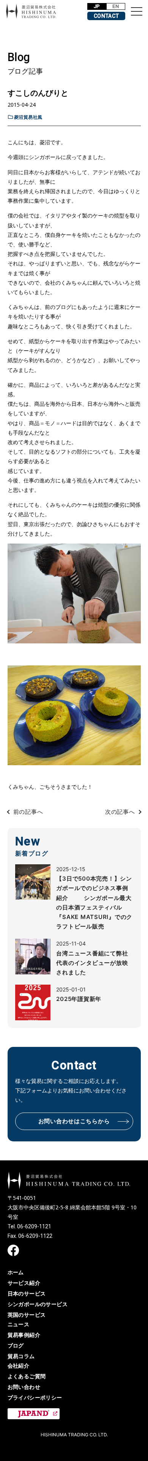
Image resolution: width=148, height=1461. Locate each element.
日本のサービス (27, 1293)
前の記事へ (28, 811)
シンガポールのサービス (38, 1304)
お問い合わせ (24, 1387)
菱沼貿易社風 (28, 117)
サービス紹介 (24, 1283)
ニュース (19, 1324)
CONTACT (106, 16)
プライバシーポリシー (35, 1397)
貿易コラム (21, 1356)
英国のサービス (27, 1314)
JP (97, 6)
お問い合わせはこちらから (74, 1121)
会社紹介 (19, 1365)
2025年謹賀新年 (78, 998)
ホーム (16, 1272)
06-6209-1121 (34, 1226)
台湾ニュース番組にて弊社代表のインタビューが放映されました (92, 963)
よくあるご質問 (27, 1376)
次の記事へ (120, 811)
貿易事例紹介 (24, 1335)
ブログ (16, 1345)
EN (115, 6)
